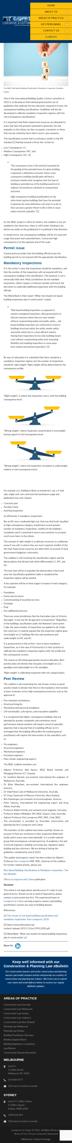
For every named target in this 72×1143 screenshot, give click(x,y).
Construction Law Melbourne (18, 1009)
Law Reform (10, 1048)
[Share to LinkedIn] (18, 946)
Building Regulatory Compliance (19, 1044)
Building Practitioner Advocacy (19, 1035)
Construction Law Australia (17, 1005)
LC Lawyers (16, 21)
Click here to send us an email (22, 1086)
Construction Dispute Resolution (20, 1053)
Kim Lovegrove (21, 861)
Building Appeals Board (15, 1040)
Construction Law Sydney (16, 1013)
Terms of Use (20, 1134)
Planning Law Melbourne (16, 1027)
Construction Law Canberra (17, 1018)
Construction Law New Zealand (19, 1022)
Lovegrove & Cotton (14, 901)
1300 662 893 (15, 1115)
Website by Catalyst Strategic (36, 1139)
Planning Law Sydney (14, 1031)
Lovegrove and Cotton (23, 879)
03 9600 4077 (15, 1080)
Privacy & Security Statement (43, 1134)
